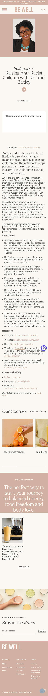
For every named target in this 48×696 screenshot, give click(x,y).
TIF (38, 147)
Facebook (21, 667)
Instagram (21, 674)
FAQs (4, 664)
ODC (26, 147)
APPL (19, 147)
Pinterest (20, 664)
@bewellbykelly (22, 381)
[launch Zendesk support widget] (42, 690)
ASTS (30, 147)
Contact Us (7, 667)
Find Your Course (38, 411)
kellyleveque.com (12, 377)
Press (4, 671)
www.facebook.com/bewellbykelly (20, 388)
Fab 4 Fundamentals (14, 452)
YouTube (20, 671)
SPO (35, 147)
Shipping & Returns (35, 677)
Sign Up (42, 631)
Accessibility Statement (36, 672)
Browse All (24, 567)
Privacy (34, 664)
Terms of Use (36, 667)
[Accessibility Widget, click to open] (44, 348)
